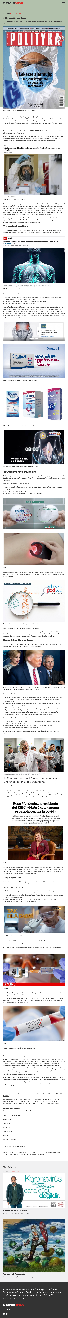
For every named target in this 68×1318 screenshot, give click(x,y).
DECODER (48, 1101)
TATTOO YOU (41, 1103)
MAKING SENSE (26, 1099)
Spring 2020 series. (38, 121)
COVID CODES (16, 1101)
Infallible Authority (43, 714)
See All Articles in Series (10, 1139)
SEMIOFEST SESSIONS (44, 1099)
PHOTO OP (23, 1103)
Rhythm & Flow (7, 1127)
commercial (44, 572)
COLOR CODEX (39, 1101)
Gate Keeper (7, 1123)
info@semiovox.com (17, 1299)
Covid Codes (15, 13)
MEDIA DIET (32, 1103)
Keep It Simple (7, 1119)
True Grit (5, 1135)
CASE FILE (15, 1103)
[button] (63, 3)
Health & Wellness (19, 1146)
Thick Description (8, 21)
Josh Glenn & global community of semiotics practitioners (33, 21)
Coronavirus (10, 1146)
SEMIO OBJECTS (27, 1101)
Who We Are (6, 1309)
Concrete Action (8, 1131)
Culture (6, 13)
